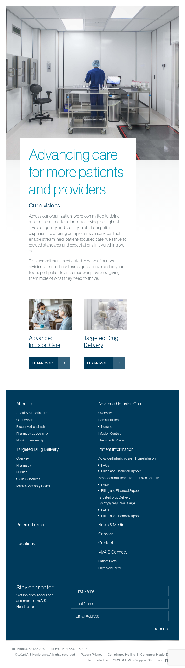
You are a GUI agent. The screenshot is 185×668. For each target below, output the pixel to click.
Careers (105, 534)
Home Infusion (108, 420)
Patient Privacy (91, 654)
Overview (105, 413)
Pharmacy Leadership (32, 433)
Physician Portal (109, 568)
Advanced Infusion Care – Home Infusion (127, 458)
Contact (105, 543)
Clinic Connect (29, 479)
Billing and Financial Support (121, 471)
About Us (24, 404)
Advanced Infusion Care (44, 341)
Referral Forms (30, 525)
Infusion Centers (109, 433)
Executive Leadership (31, 426)
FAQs (105, 465)
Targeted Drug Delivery (101, 341)
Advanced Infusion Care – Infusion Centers (128, 478)
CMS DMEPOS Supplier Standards (138, 660)
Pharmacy (23, 465)
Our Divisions (25, 420)
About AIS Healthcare (31, 413)
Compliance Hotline (121, 654)
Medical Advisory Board (33, 486)
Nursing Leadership (30, 440)
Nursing (106, 426)
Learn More (43, 363)
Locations (25, 543)
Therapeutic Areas (111, 440)
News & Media (111, 525)
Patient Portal (107, 561)
